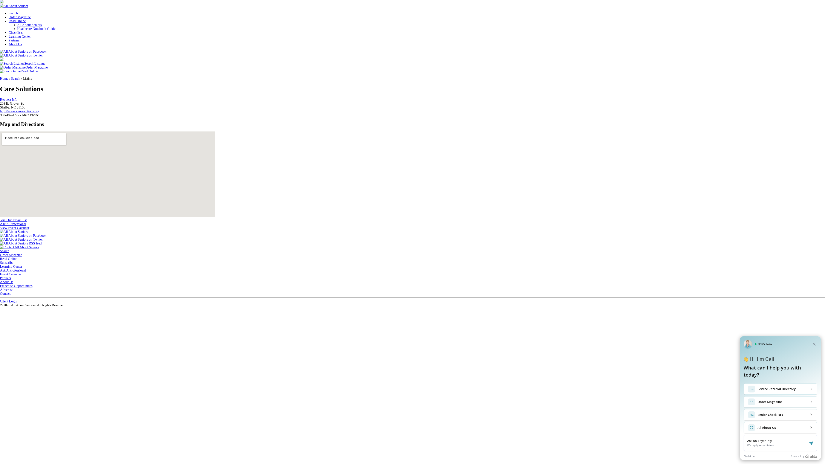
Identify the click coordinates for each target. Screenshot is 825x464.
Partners (14, 40)
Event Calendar (10, 274)
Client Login (8, 301)
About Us (15, 44)
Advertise (6, 290)
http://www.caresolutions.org (19, 111)
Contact (5, 293)
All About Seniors (29, 25)
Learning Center (20, 36)
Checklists (16, 32)
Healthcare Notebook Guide (36, 29)
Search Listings (34, 63)
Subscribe (6, 262)
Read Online (17, 21)
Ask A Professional (13, 270)
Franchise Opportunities (16, 286)
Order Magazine (20, 17)
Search (13, 13)
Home (4, 78)
